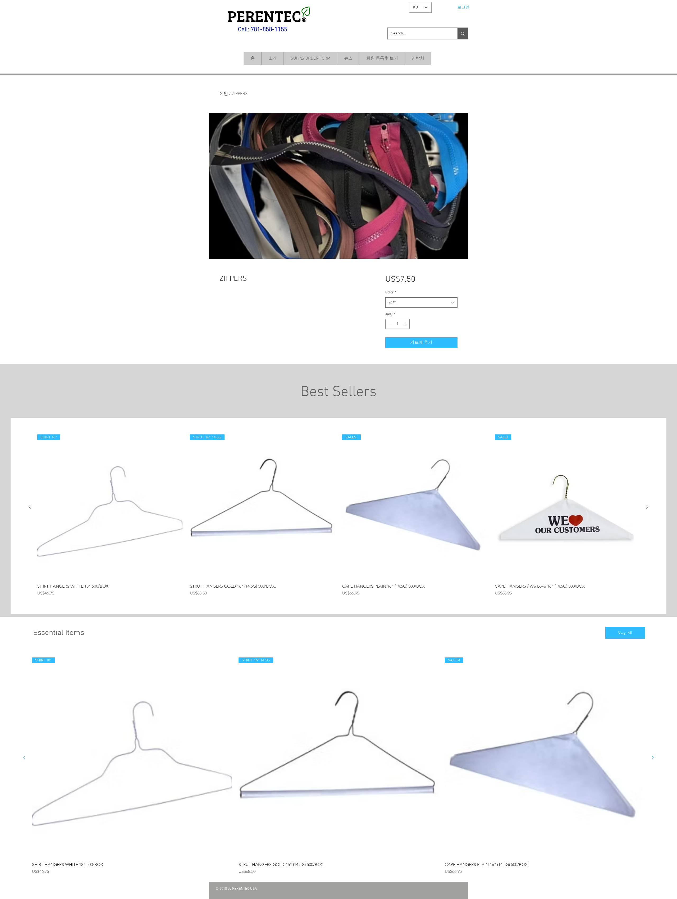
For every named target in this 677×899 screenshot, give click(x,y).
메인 (223, 94)
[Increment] (405, 324)
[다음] (647, 506)
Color (390, 292)
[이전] (29, 506)
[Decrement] (389, 324)
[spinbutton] (397, 324)
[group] (338, 515)
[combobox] (421, 302)
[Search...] (463, 33)
